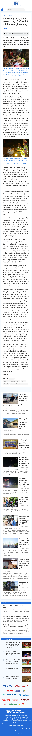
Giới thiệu (19, 733)
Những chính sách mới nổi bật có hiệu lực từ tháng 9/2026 (16, 606)
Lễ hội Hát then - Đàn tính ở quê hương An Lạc (12, 669)
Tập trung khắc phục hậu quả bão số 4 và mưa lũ (15, 616)
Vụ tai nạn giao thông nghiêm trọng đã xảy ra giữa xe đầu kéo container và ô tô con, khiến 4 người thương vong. (16, 434)
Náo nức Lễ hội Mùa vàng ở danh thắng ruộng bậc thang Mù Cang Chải (13, 653)
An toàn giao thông (7, 15)
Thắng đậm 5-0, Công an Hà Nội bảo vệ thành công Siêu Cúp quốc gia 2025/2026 (13, 661)
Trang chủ (12, 733)
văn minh (6, 383)
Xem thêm (7, 390)
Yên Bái (11, 378)
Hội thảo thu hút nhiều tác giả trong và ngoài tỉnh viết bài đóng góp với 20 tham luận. (15, 452)
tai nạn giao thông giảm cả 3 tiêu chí (19, 383)
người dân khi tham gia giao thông (11, 381)
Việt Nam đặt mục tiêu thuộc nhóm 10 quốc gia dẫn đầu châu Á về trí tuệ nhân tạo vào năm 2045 (16, 625)
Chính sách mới (8, 602)
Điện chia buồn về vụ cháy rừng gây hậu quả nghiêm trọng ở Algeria (12, 678)
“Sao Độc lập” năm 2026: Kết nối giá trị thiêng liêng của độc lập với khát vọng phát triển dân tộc (13, 645)
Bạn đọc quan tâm (9, 639)
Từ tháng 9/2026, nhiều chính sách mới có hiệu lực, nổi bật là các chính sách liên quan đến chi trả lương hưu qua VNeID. (16, 611)
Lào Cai (5, 28)
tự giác (23, 381)
